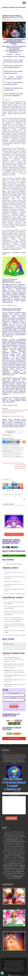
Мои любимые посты (14, 738)
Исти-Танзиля (13, 857)
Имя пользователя (14, 693)
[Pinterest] (18, 442)
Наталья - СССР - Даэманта (10, 862)
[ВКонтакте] (3, 547)
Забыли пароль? (19, 709)
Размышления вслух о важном (14, 865)
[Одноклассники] (5, 547)
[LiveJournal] (12, 547)
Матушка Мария (14, 858)
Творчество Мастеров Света (14, 449)
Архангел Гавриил (11, 840)
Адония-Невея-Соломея (11, 835)
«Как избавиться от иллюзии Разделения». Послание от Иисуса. (14, 659)
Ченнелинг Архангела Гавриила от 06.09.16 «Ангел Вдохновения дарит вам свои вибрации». (14, 619)
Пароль (14, 698)
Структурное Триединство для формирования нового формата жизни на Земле (13, 447)
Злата (9, 854)
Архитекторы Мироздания (9, 844)
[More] (24, 442)
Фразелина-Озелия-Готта (12, 874)
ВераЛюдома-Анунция (19, 844)
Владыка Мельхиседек (18, 846)
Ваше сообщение (14, 795)
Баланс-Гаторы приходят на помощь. (13, 463)
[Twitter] (15, 442)
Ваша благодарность (14, 555)
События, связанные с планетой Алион (14, 630)
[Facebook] (6, 442)
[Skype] (17, 547)
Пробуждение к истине (16, 863)
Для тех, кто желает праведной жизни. (14, 593)
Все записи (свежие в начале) (14, 564)
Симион (13, 871)
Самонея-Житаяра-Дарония (14, 867)
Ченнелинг (11, 456)
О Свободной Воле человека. (12, 581)
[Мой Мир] (7, 547)
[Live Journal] (21, 442)
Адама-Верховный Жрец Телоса (17, 833)
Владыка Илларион (8, 846)
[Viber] (16, 547)
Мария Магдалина (6, 858)
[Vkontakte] (3, 442)
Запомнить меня (14, 704)
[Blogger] (10, 547)
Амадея (12, 720)
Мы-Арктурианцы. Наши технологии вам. (15, 860)
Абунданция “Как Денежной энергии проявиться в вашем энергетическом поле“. (14, 613)
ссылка (22, 456)
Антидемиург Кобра (18, 838)
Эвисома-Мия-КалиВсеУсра (14, 878)
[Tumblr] (14, 547)
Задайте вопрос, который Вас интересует (14, 754)
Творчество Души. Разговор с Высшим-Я (13, 872)
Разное (5, 866)
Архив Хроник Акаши (19, 843)
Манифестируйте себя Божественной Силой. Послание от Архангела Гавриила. (14, 665)
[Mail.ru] (9, 442)
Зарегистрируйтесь (9, 709)
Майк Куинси (20, 857)
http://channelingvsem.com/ (17, 416)
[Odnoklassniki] (12, 442)
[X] (8, 547)
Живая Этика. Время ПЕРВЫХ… (12, 635)
